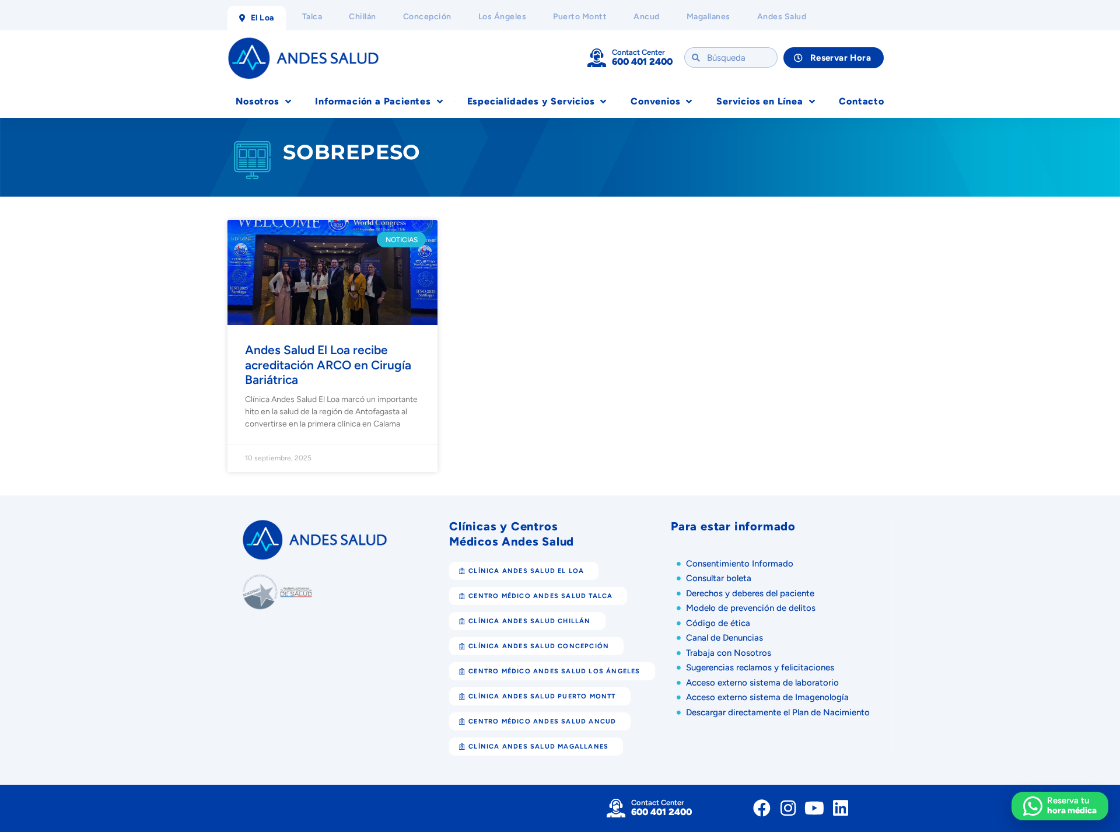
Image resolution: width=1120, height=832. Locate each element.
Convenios (655, 101)
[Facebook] (762, 808)
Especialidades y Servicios (531, 101)
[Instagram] (788, 808)
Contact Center (638, 52)
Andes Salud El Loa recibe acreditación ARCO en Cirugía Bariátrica (328, 364)
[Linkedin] (840, 808)
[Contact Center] (596, 57)
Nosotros (257, 101)
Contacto (861, 101)
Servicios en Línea (759, 101)
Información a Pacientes (372, 101)
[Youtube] (814, 808)
